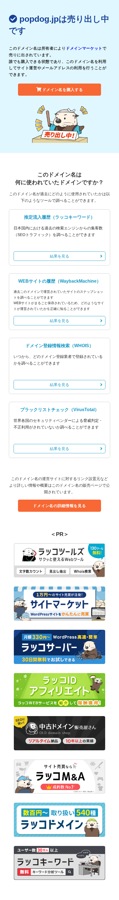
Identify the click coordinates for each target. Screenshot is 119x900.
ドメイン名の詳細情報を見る (59, 505)
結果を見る (59, 256)
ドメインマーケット (84, 48)
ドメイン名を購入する (62, 89)
